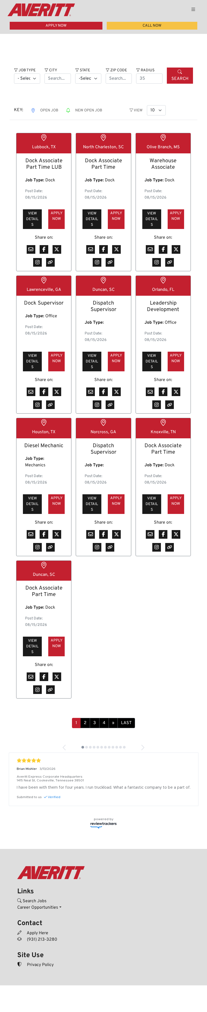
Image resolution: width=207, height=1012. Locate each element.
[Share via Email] (31, 249)
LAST (126, 723)
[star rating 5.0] (104, 760)
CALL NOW (152, 25)
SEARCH (179, 79)
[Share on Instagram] (37, 262)
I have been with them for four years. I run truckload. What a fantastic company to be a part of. (104, 787)
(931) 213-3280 (41, 939)
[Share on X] (57, 249)
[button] (64, 747)
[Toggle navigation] (193, 9)
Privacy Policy (40, 965)
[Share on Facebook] (44, 249)
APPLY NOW (56, 25)
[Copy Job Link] (50, 262)
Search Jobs (34, 901)
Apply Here (37, 933)
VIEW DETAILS (32, 219)
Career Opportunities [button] (37, 907)
